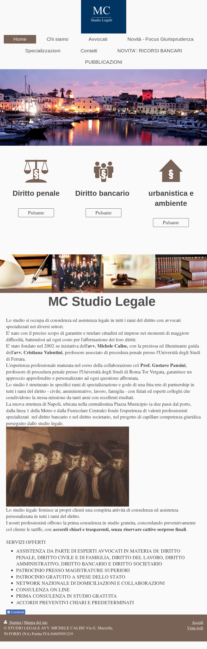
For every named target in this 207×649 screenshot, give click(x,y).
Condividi (17, 612)
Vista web (195, 627)
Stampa (15, 622)
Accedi (197, 622)
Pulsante (36, 212)
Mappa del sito (35, 622)
